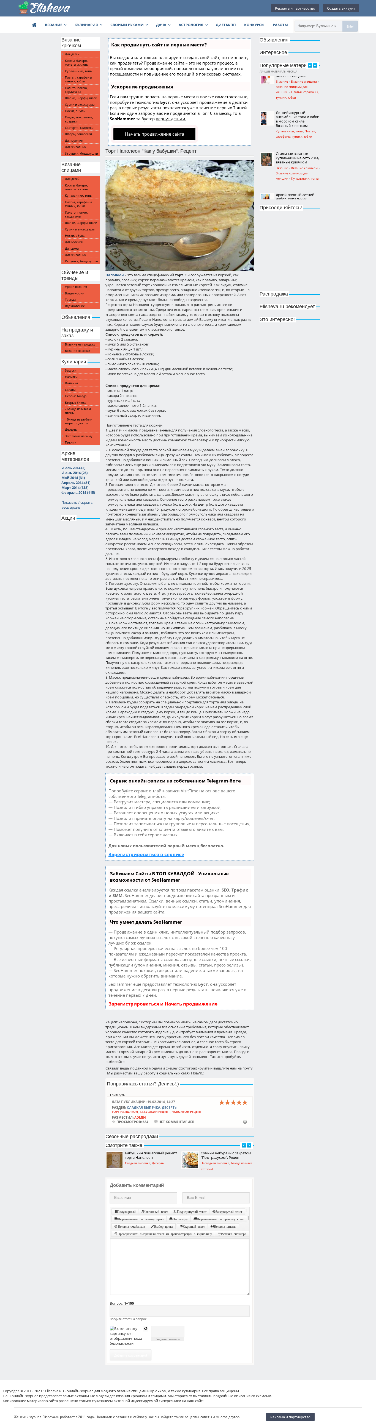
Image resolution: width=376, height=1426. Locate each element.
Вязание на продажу (80, 344)
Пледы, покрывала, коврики (79, 119)
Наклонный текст (155, 1211)
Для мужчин (74, 140)
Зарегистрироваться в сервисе (146, 854)
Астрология (191, 24)
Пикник (70, 442)
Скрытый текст (194, 1226)
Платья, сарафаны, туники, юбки (78, 79)
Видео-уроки (74, 293)
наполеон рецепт (186, 1112)
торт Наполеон (125, 1112)
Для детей (72, 54)
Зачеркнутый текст (229, 1211)
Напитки (71, 377)
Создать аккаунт (341, 8)
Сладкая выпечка (143, 1107)
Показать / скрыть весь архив (77, 505)
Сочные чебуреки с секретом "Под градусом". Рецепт (226, 1155)
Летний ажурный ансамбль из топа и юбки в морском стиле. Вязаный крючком (297, 84)
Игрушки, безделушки (81, 153)
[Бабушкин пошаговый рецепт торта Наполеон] (114, 1160)
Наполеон (114, 274)
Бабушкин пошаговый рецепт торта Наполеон (151, 1155)
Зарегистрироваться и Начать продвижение (162, 1004)
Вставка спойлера (233, 1233)
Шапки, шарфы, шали (81, 98)
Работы (280, 24)
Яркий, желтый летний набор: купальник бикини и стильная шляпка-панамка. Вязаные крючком (295, 169)
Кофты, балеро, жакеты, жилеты (76, 62)
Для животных (75, 147)
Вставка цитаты (225, 1226)
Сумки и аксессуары (79, 104)
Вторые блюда (75, 402)
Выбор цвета (163, 1226)
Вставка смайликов (131, 1226)
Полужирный (126, 1211)
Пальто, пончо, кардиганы (76, 90)
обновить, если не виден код (145, 1329)
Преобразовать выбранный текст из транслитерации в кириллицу (165, 1233)
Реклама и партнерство (295, 8)
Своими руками (127, 24)
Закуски (71, 370)
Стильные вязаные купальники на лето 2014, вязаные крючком (297, 123)
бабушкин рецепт (155, 1112)
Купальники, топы (78, 71)
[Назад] (244, 1145)
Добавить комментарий (130, 1355)
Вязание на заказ (77, 351)
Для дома (72, 248)
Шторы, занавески (78, 134)
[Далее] (249, 1145)
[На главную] (44, 8)
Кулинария (86, 24)
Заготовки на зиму (78, 436)
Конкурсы (254, 24)
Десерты (71, 429)
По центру (180, 1219)
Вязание (53, 24)
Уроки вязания (76, 287)
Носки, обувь (75, 111)
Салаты (70, 390)
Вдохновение (75, 306)
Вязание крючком (304, 133)
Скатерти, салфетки (79, 128)
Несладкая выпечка (215, 1163)
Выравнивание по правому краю (220, 1219)
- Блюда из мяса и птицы (78, 411)
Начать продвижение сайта (154, 134)
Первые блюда (75, 396)
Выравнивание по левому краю (141, 1219)
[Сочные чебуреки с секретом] (190, 1160)
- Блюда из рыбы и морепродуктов (78, 421)
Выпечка (71, 383)
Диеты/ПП (226, 24)
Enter (350, 26)
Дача (161, 24)
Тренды (70, 299)
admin (140, 1117)
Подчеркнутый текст (191, 1211)
